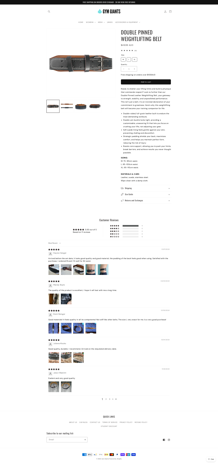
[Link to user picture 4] (90, 269)
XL (134, 58)
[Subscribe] (84, 439)
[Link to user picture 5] (103, 269)
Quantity (124, 64)
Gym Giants (105, 459)
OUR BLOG (83, 422)
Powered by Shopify (115, 459)
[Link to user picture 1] (53, 269)
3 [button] (109, 399)
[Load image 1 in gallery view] (53, 106)
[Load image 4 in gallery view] (94, 106)
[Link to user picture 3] (78, 269)
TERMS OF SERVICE (110, 422)
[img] (54, 249)
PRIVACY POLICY (126, 422)
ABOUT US (73, 422)
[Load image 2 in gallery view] (67, 106)
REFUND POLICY (141, 422)
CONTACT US (95, 422)
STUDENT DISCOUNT (109, 426)
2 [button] (106, 399)
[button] (49, 11)
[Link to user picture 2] (66, 269)
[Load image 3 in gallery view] (80, 106)
